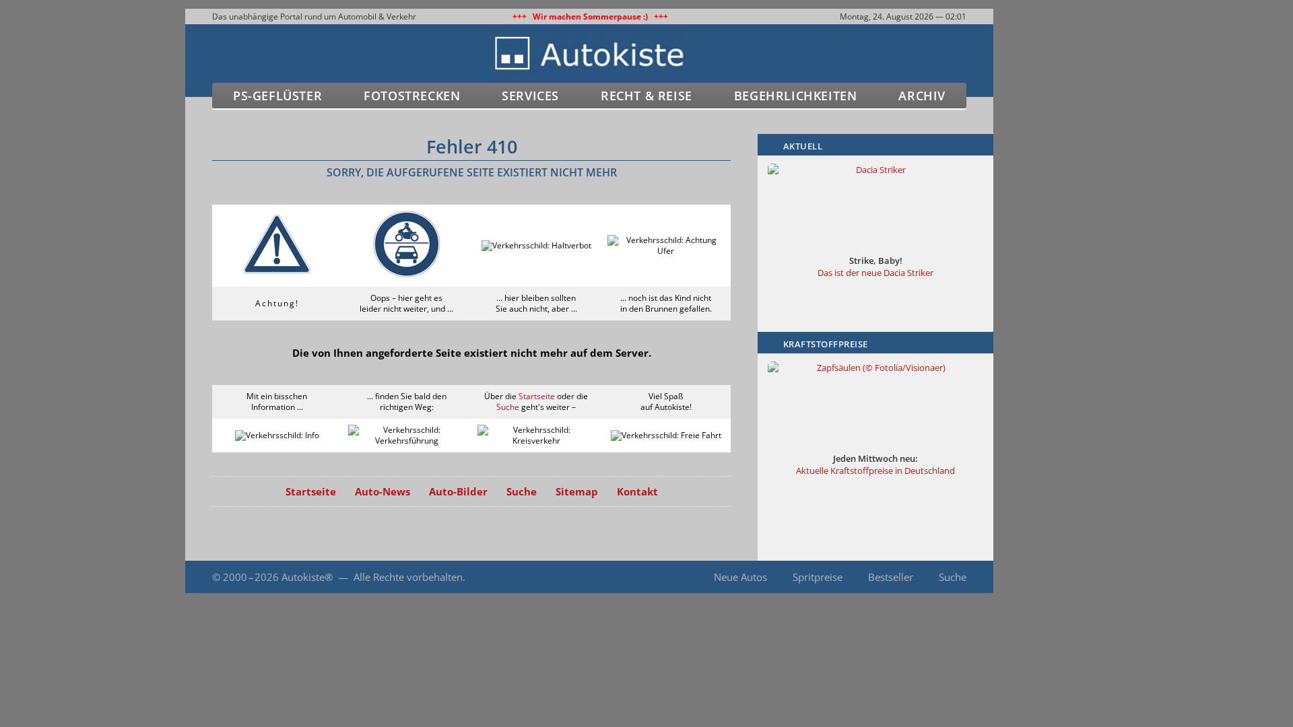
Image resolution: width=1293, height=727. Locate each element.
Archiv (922, 96)
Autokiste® (307, 577)
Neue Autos (740, 577)
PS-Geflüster (277, 96)
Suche (507, 407)
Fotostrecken (412, 96)
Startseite (537, 396)
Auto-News (382, 491)
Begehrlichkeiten (795, 96)
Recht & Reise (646, 96)
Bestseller (890, 577)
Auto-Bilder (458, 491)
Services (530, 96)
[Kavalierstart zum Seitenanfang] (1022, 687)
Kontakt (637, 491)
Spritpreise (817, 577)
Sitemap (577, 491)
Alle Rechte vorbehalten (408, 577)
